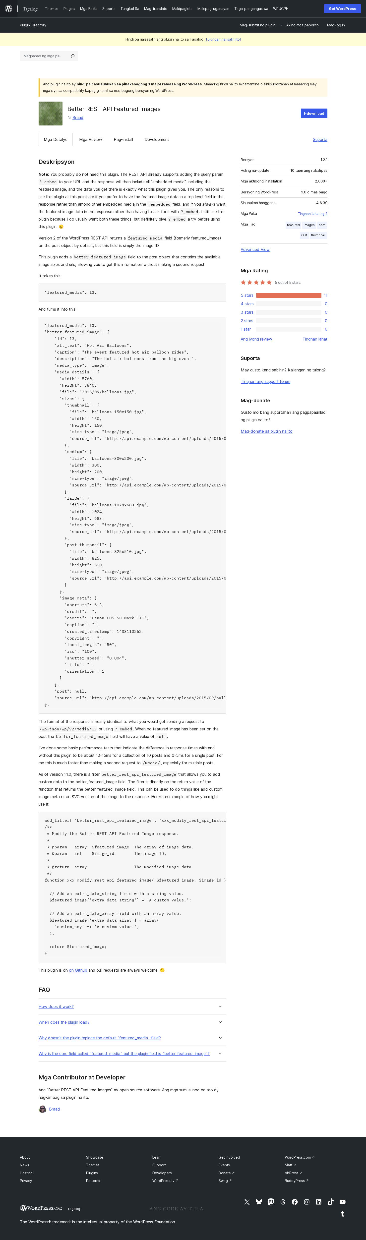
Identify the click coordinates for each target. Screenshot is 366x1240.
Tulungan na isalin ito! (223, 39)
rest (304, 235)
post (322, 225)
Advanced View (255, 249)
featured (293, 225)
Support (159, 1165)
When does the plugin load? (64, 1022)
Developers (162, 1173)
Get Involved (229, 1157)
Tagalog (73, 1209)
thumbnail (318, 235)
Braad (77, 117)
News (24, 1165)
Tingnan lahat (315, 339)
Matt (291, 1165)
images (309, 225)
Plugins (92, 1173)
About (25, 1157)
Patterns (93, 1181)
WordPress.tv (165, 1181)
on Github (78, 970)
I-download (314, 113)
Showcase (94, 1157)
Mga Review (90, 139)
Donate (227, 1173)
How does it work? (56, 1006)
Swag (225, 1181)
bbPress (294, 1173)
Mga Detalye (55, 139)
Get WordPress (342, 8)
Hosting (26, 1173)
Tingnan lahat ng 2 (312, 214)
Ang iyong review (256, 339)
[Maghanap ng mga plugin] (73, 56)
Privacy (26, 1181)
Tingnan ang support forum (265, 381)
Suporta (320, 139)
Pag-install (123, 139)
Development (157, 139)
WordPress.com (300, 1157)
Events (224, 1165)
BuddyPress (297, 1181)
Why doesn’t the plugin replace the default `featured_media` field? (100, 1038)
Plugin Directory (33, 25)
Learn (157, 1157)
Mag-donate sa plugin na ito (267, 431)
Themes (93, 1165)
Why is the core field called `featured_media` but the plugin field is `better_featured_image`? (124, 1053)
